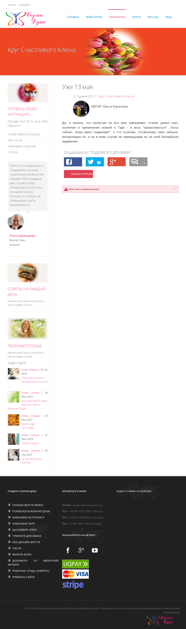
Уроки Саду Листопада (28, 425)
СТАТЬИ (13, 152)
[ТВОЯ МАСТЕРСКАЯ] (28, 337)
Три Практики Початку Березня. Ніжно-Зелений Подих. (27, 404)
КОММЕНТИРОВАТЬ (82, 174)
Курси (136, 17)
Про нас (153, 17)
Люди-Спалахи (30, 443)
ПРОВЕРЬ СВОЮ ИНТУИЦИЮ (22, 111)
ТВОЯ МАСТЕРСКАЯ (24, 345)
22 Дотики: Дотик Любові (31, 460)
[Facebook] (68, 550)
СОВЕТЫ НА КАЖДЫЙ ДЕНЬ (26, 291)
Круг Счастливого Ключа (116, 96)
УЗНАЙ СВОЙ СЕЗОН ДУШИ (24, 134)
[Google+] (81, 550)
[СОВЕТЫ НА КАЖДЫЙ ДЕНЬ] (28, 280)
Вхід (168, 17)
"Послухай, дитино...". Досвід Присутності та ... (27, 381)
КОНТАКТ (12, 5)
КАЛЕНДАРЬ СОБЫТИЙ (22, 146)
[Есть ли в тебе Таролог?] (28, 100)
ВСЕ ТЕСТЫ (15, 140)
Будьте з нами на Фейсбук (134, 491)
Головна (73, 17)
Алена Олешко (29, 369)
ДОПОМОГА (25, 5)
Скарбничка (117, 17)
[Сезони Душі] (163, 623)
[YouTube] (95, 550)
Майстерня (94, 17)
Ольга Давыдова (22, 235)
